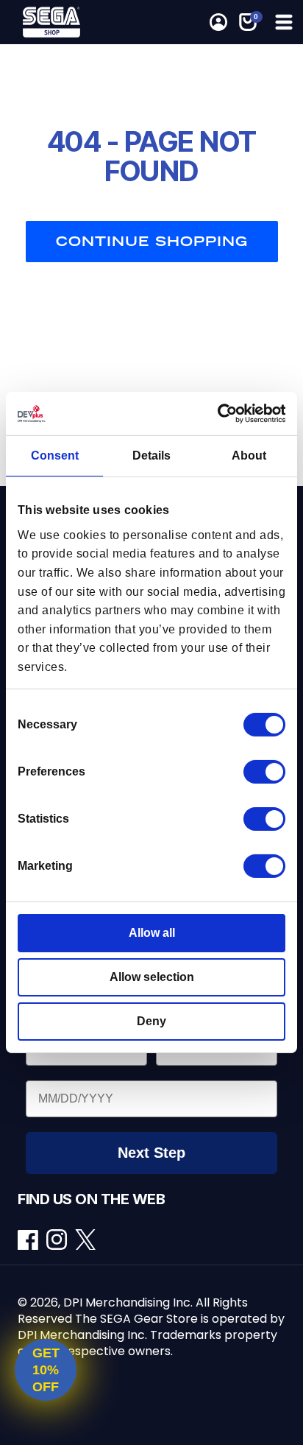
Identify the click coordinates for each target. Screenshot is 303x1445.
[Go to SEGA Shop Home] (56, 22)
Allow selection (152, 977)
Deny (151, 1021)
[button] (247, 22)
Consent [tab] (55, 455)
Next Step (151, 1153)
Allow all (152, 933)
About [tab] (249, 455)
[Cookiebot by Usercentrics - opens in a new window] (221, 413)
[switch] (264, 772)
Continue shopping (152, 241)
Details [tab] (151, 455)
